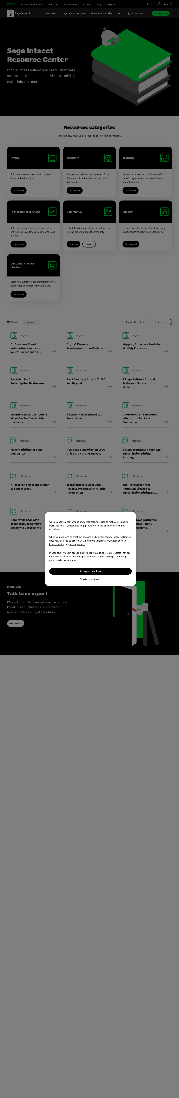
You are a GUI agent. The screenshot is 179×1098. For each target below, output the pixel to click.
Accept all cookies (90, 571)
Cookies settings (89, 579)
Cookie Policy (56, 544)
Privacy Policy (77, 544)
